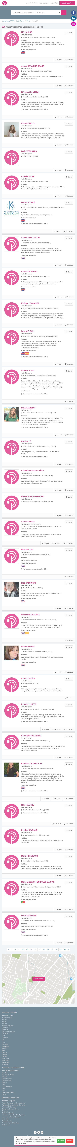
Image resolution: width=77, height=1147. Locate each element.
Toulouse (5, 1064)
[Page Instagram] (73, 24)
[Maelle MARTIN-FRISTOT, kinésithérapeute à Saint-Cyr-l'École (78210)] (11, 502)
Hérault (4, 1083)
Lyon (3, 1042)
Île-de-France (6, 1125)
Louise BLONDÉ (28, 202)
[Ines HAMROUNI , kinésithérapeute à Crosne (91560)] (11, 589)
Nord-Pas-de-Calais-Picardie (10, 1117)
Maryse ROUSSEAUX (30, 615)
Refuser (69, 1141)
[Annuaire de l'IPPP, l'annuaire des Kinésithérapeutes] (4, 3)
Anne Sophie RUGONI (30, 237)
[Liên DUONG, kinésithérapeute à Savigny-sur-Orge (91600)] (11, 38)
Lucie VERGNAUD (29, 151)
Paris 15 (4, 1052)
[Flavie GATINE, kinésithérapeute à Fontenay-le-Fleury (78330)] (11, 811)
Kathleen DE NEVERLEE (31, 763)
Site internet (69, 231)
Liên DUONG (26, 32)
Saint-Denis (5, 1058)
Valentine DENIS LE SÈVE (32, 470)
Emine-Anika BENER (30, 92)
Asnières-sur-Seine (7, 1026)
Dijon (3, 1036)
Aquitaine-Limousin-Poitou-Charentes (13, 1105)
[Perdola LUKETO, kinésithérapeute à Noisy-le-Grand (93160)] (11, 710)
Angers (4, 1022)
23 (35, 949)
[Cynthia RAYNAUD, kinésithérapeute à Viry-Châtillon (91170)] (11, 836)
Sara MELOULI (27, 331)
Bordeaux (5, 1030)
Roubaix (4, 1056)
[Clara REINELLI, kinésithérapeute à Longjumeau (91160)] (11, 129)
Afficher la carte (38, 978)
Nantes (4, 1048)
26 (48, 949)
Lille (3, 1039)
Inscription (54, 3)
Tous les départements (10, 1071)
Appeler (59, 59)
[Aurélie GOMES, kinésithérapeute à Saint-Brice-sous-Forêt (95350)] (11, 528)
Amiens (4, 1020)
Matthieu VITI (27, 549)
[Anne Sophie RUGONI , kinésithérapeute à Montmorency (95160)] (11, 244)
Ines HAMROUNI (28, 583)
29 (60, 949)
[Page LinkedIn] (73, 18)
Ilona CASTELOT (28, 408)
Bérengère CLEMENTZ (31, 735)
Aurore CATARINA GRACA (32, 66)
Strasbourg (5, 1062)
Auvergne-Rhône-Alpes (9, 1107)
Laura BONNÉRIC (28, 915)
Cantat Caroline (28, 678)
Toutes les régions (8, 1101)
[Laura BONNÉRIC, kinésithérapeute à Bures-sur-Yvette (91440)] (11, 922)
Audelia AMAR (27, 176)
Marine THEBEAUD (29, 856)
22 (31, 949)
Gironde (4, 1077)
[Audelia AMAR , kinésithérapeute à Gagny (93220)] (11, 182)
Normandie (5, 1119)
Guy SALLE (26, 441)
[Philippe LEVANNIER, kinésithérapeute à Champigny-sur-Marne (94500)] (11, 309)
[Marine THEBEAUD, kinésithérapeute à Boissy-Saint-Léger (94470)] (11, 862)
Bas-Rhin (5, 1073)
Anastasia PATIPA (29, 271)
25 (44, 949)
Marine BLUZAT (28, 646)
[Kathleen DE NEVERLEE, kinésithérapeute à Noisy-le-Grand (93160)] (11, 770)
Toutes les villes (7, 1016)
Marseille (5, 1044)
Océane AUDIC (27, 370)
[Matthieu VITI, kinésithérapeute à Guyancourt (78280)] (11, 556)
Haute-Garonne (7, 1079)
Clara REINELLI (28, 123)
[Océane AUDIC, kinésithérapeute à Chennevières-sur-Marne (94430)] (11, 376)
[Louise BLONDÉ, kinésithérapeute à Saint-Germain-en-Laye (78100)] (11, 208)
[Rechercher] (63, 12)
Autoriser (61, 1141)
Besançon (5, 1028)
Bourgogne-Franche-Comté (10, 1109)
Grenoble (5, 1037)
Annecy (4, 1024)
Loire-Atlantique (7, 1087)
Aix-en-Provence (7, 1018)
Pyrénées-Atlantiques (8, 1093)
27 (52, 949)
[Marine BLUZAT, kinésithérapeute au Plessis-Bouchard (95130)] (11, 653)
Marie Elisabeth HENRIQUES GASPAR (37, 882)
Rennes (4, 1054)
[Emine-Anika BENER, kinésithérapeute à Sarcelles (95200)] (11, 98)
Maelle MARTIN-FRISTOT (32, 496)
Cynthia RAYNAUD (29, 830)
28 (56, 949)
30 (65, 949)
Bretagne (5, 1111)
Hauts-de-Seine (6, 1081)
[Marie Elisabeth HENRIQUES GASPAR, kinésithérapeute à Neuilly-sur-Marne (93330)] (11, 888)
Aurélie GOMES (28, 521)
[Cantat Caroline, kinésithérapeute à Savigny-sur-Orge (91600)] (11, 684)
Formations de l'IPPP (67, 3)
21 (27, 949)
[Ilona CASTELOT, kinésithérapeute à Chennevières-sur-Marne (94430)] (11, 414)
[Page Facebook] (73, 12)
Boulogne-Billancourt (8, 1032)
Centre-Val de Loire (8, 1113)
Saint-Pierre (5, 1060)
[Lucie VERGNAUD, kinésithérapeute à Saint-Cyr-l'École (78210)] (11, 157)
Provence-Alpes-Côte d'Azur (10, 1123)
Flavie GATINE (27, 805)
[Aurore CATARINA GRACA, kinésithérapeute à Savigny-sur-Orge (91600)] (11, 72)
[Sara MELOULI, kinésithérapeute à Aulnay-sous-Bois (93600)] (11, 337)
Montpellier (5, 1046)
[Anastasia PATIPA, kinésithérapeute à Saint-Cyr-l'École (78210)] (11, 277)
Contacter (70, 59)
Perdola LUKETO (28, 704)
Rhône (4, 1095)
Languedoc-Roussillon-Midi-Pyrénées (13, 1115)
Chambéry (5, 1034)
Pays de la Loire (7, 1121)
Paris (3, 1091)
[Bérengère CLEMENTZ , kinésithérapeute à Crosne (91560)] (11, 742)
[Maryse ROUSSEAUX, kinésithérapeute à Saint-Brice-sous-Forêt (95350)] (11, 621)
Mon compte (44, 3)
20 (22, 949)
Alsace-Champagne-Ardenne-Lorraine (13, 1103)
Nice (3, 1050)
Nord (3, 1089)
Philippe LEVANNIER (30, 303)
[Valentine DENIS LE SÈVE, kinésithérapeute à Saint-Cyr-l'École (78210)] (11, 477)
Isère (3, 1085)
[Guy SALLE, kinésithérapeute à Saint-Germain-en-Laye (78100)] (11, 447)
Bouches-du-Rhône (8, 1075)
